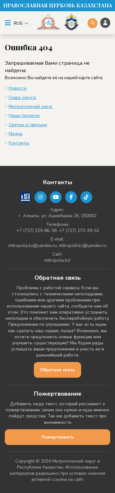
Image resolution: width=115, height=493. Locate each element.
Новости (18, 88)
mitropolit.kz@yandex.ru (83, 245)
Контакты (19, 143)
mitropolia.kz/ (57, 260)
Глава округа (22, 97)
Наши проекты (24, 115)
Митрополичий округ (31, 106)
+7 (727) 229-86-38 (36, 230)
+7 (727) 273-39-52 (79, 230)
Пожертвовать (58, 437)
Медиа (15, 134)
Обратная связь (57, 370)
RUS (18, 23)
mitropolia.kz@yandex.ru (32, 245)
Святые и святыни (28, 125)
